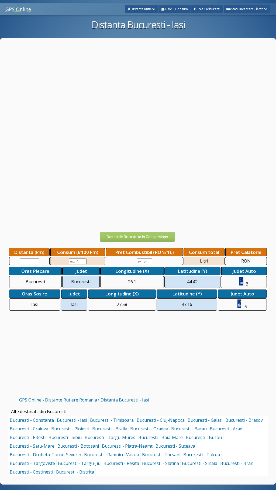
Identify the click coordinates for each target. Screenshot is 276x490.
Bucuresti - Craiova (29, 429)
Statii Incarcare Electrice (248, 9)
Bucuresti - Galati (205, 420)
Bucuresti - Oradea (149, 429)
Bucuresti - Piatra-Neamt (127, 446)
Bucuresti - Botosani (78, 446)
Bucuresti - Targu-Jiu (79, 463)
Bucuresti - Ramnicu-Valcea (111, 455)
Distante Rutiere (142, 9)
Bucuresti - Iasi (72, 420)
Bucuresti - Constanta (32, 420)
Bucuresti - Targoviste (32, 463)
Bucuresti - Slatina (160, 463)
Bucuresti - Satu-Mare (32, 446)
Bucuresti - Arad (226, 429)
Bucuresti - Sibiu (65, 437)
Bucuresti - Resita (121, 463)
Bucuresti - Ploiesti (70, 429)
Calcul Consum (176, 9)
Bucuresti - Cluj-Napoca (161, 420)
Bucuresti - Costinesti (31, 472)
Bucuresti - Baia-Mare (160, 437)
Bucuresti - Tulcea (201, 455)
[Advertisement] (138, 58)
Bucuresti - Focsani (161, 455)
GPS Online (18, 9)
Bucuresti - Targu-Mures (110, 437)
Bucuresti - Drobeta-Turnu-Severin (45, 455)
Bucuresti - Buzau (204, 437)
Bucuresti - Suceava (175, 446)
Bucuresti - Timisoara (112, 420)
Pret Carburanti (208, 9)
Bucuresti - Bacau (189, 429)
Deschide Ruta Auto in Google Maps (137, 237)
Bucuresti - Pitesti (28, 437)
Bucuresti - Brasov (244, 420)
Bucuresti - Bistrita (75, 472)
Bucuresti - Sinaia (199, 463)
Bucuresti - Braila (109, 429)
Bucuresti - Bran (236, 463)
